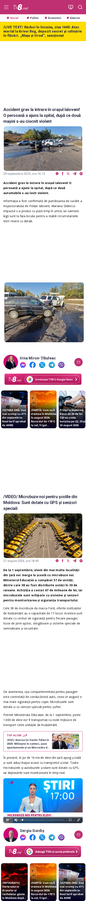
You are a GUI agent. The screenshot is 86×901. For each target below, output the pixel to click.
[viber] (81, 174)
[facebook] (62, 174)
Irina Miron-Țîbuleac (38, 358)
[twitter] (68, 174)
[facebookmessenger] (57, 174)
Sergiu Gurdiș (32, 831)
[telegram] (74, 174)
